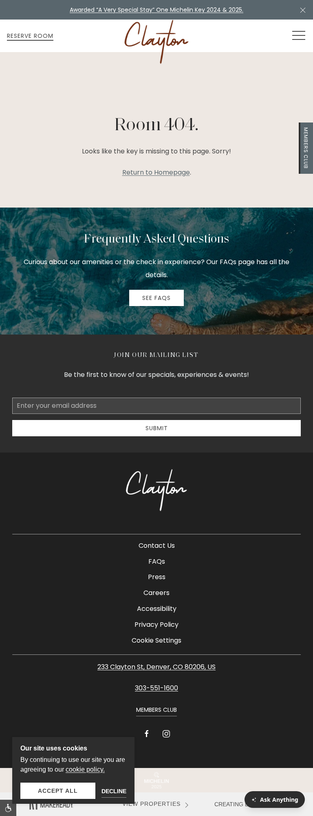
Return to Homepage (156, 172)
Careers (156, 592)
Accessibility (156, 608)
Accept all (58, 791)
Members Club (305, 148)
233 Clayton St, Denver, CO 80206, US (156, 667)
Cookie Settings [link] (156, 640)
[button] (303, 9)
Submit (156, 428)
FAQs (156, 561)
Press (156, 577)
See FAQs (156, 298)
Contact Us (157, 545)
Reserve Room (30, 36)
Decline (113, 791)
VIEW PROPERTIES (151, 804)
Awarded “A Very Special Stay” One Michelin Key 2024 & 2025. (156, 10)
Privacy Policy (156, 624)
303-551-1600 (156, 688)
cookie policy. (85, 769)
